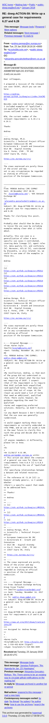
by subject (25, 701)
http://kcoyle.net (33, 642)
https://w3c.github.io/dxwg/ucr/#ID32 (23, 291)
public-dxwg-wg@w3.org (15, 358)
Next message (31, 33)
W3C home (7, 5)
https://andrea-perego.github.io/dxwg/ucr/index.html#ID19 (24, 96)
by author (36, 701)
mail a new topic (12, 695)
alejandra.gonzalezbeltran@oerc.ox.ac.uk (25, 59)
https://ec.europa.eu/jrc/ (17, 159)
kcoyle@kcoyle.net (18, 49)
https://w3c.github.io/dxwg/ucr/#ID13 (23, 276)
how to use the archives (21, 704)
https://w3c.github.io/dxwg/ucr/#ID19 (23, 522)
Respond (40, 27)
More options (10, 30)
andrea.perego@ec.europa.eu (26, 43)
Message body (27, 27)
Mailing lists (21, 5)
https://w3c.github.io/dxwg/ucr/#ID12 (23, 271)
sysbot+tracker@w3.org (28, 590)
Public (32, 5)
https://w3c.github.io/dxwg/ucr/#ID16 (23, 286)
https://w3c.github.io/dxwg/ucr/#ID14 (23, 281)
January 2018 (28, 8)
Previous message (13, 36)
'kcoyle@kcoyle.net (18, 194)
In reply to (28, 36)
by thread (14, 701)
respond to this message (29, 692)
